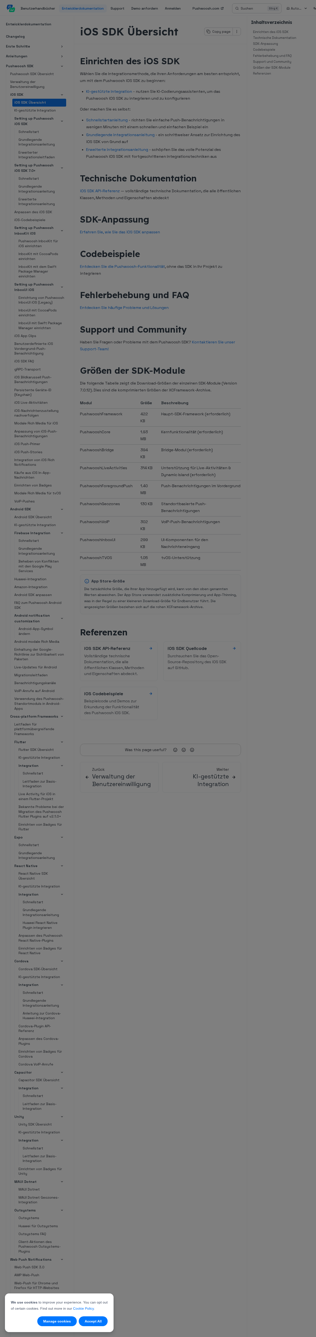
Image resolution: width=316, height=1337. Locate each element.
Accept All (93, 1321)
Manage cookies (57, 1321)
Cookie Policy (83, 1308)
